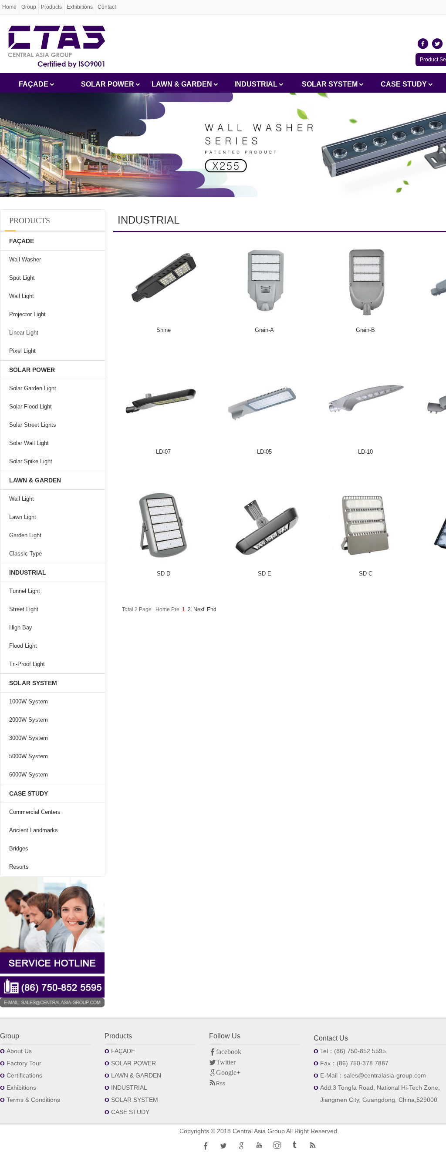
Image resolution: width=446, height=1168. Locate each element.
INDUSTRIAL (255, 84)
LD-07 (163, 451)
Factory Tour (24, 1063)
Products (51, 7)
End (211, 609)
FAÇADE (33, 84)
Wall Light (21, 296)
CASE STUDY (404, 84)
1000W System (28, 701)
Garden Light (25, 535)
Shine (163, 330)
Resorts (19, 866)
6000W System (28, 774)
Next (198, 609)
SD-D (163, 573)
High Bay (20, 627)
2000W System (28, 719)
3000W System (28, 738)
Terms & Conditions (33, 1099)
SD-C (365, 573)
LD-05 (264, 451)
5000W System (28, 756)
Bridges (18, 848)
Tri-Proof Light (27, 664)
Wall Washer (25, 259)
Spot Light (22, 277)
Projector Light (27, 314)
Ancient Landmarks (33, 830)
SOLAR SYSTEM (330, 84)
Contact (107, 7)
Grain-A (264, 330)
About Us (19, 1051)
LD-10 (365, 451)
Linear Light (23, 332)
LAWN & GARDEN (182, 84)
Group (28, 7)
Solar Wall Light (29, 443)
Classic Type (25, 553)
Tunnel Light (24, 591)
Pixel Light (22, 351)
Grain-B (365, 330)
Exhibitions (80, 7)
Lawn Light (22, 517)
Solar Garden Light (32, 388)
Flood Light (23, 646)
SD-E (264, 573)
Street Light (23, 609)
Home (9, 7)
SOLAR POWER (107, 84)
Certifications (24, 1075)
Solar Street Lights (32, 425)
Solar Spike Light (30, 461)
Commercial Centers (35, 812)
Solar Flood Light (30, 406)
